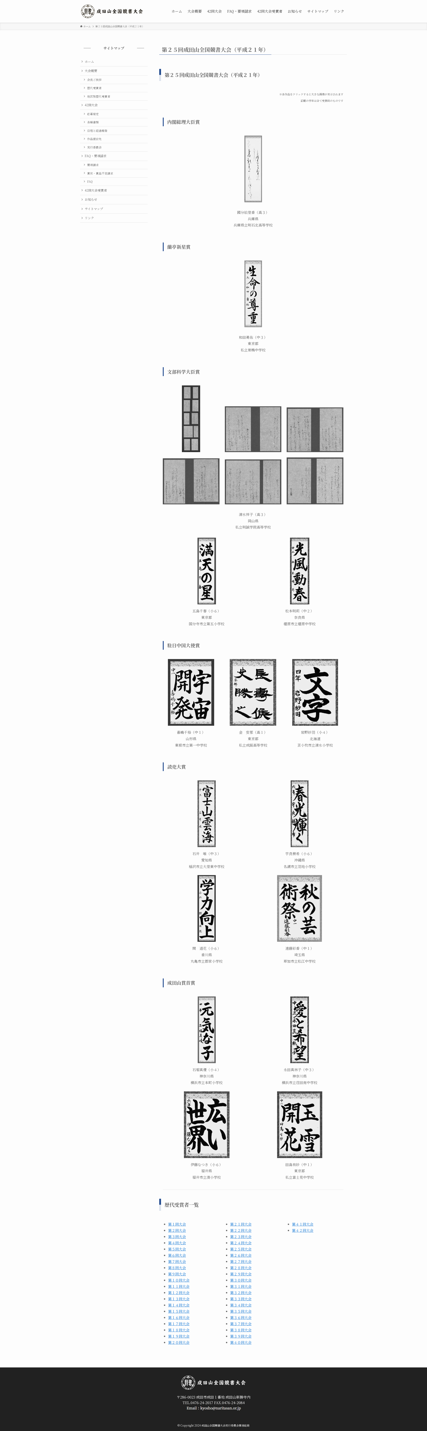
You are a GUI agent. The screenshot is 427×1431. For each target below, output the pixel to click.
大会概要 (91, 70)
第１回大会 (177, 1224)
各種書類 (93, 122)
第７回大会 (177, 1261)
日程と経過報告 (97, 130)
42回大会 (91, 105)
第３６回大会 (241, 1317)
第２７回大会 (241, 1261)
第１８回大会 (178, 1330)
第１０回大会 (178, 1280)
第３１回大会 (241, 1286)
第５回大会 (177, 1249)
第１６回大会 (178, 1317)
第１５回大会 (178, 1311)
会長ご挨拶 (94, 80)
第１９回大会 (178, 1336)
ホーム (89, 61)
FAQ (90, 181)
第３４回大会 (241, 1305)
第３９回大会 (241, 1336)
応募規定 (93, 114)
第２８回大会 (241, 1267)
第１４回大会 (178, 1305)
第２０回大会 (178, 1342)
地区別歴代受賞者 (98, 96)
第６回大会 (177, 1255)
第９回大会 (177, 1274)
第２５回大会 (241, 1249)
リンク (89, 218)
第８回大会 (177, 1267)
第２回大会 (177, 1230)
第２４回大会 (241, 1242)
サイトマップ (94, 208)
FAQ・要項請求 (96, 156)
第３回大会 (177, 1236)
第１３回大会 (178, 1298)
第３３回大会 (241, 1298)
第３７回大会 (241, 1323)
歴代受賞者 (94, 88)
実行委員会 (94, 147)
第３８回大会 (241, 1330)
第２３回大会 (241, 1236)
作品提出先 (94, 139)
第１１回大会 (178, 1286)
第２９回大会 (241, 1274)
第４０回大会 (241, 1342)
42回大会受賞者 (96, 190)
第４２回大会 (302, 1230)
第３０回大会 (241, 1280)
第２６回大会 (241, 1255)
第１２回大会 (178, 1292)
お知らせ (91, 199)
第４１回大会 (302, 1224)
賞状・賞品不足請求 (100, 173)
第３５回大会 (241, 1311)
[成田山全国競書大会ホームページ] (112, 11)
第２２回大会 (241, 1230)
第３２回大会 (241, 1292)
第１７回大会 (178, 1323)
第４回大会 (177, 1242)
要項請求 (93, 165)
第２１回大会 (241, 1224)
